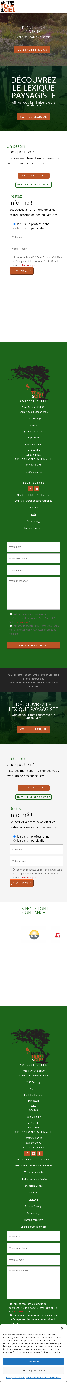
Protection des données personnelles (43, 1377)
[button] (62, 1328)
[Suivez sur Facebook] (30, 488)
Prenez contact (33, 175)
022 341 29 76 (33, 1142)
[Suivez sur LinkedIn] (36, 488)
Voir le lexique (33, 116)
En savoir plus (29, 265)
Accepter (33, 1361)
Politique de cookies (15, 1377)
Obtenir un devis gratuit (34, 184)
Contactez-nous (32, 49)
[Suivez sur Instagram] (33, 1153)
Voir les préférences (33, 1370)
